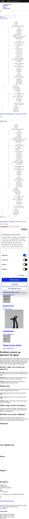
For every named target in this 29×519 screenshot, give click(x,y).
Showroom (16, 111)
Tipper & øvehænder (19, 76)
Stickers (19, 74)
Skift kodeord (3, 464)
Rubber (19, 44)
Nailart (19, 67)
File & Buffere (19, 60)
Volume (19, 94)
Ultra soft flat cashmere (19, 93)
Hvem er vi (2, 448)
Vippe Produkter (16, 87)
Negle (16, 24)
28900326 (2, 113)
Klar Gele (19, 55)
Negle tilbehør (17, 59)
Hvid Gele (19, 52)
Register (5, 508)
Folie (19, 62)
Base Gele (19, 49)
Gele (17, 47)
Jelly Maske (16, 86)
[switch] (25, 260)
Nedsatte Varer (16, 110)
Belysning (19, 99)
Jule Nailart (19, 82)
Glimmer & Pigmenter (19, 63)
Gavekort (16, 108)
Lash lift (17, 89)
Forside (16, 22)
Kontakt (2, 453)
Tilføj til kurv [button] (11, 294)
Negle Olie (19, 68)
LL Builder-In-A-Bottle (18, 42)
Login (1, 508)
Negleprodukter (17, 26)
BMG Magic (19, 38)
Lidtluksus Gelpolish (19, 37)
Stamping (19, 71)
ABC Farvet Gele (19, 48)
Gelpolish (17, 34)
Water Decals (19, 79)
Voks (16, 105)
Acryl (19, 27)
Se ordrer (2, 462)
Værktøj (19, 78)
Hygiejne (19, 64)
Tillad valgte (14, 284)
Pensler (19, 31)
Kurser (16, 85)
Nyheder (16, 23)
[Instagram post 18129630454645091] (7, 428)
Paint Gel (19, 56)
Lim (19, 101)
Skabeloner (19, 70)
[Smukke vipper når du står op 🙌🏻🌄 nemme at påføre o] (22, 436)
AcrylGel (19, 29)
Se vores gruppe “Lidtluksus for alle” (8, 476)
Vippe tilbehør (17, 96)
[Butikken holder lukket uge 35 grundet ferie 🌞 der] (22, 429)
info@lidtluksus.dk (10, 113)
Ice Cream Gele (19, 53)
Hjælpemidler (19, 100)
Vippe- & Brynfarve (19, 104)
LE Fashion (19, 41)
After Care (19, 97)
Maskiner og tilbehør (19, 66)
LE (19, 40)
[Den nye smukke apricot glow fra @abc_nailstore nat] (7, 435)
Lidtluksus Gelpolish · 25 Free (19, 36)
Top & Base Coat (19, 45)
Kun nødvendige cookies (14, 288)
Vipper (17, 90)
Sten (19, 72)
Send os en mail (3, 478)
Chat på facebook (4, 473)
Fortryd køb (24, 113)
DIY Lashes (16, 107)
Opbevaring (19, 30)
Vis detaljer (21, 275)
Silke (19, 92)
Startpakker (19, 33)
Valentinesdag (19, 81)
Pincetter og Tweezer (19, 103)
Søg (1, 16)
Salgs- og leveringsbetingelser (7, 450)
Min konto (17, 113)
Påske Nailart (19, 83)
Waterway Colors (19, 57)
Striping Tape (19, 75)
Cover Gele (19, 51)
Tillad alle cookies (14, 279)
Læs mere (9, 309)
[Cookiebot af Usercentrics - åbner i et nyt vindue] (20, 229)
